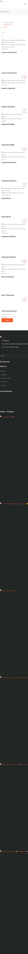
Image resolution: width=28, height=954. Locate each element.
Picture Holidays (4, 11)
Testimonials (4, 374)
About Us (3, 371)
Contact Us (3, 385)
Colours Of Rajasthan (9, 52)
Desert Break (6, 198)
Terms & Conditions (5, 378)
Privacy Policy (4, 381)
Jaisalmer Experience (9, 162)
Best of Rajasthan (8, 277)
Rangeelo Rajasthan (9, 236)
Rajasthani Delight (8, 124)
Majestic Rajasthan (8, 88)
